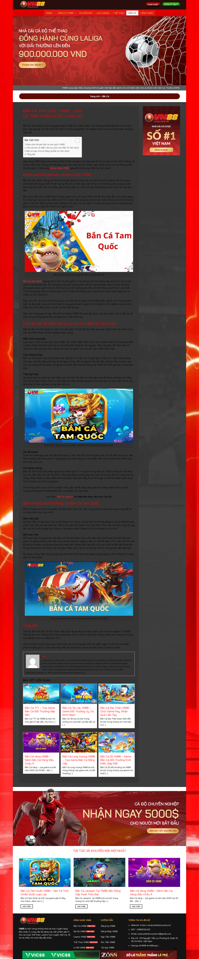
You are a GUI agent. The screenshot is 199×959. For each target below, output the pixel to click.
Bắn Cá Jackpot (65, 496)
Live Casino (103, 13)
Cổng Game (147, 13)
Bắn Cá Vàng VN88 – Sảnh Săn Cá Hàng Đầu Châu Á (39, 760)
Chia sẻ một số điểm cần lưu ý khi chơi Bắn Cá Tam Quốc (53, 147)
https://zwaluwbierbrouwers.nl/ (155, 925)
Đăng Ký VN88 (65, 13)
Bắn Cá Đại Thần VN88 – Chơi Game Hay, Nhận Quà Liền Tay (115, 711)
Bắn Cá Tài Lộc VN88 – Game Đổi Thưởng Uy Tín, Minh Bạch (78, 711)
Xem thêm (27, 906)
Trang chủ (95, 96)
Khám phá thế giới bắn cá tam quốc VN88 (45, 144)
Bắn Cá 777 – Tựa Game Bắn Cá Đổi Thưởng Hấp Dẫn (40, 711)
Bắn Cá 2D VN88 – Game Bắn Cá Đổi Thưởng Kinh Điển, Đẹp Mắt (115, 760)
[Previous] (24, 875)
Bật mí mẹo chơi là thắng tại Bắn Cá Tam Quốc (48, 151)
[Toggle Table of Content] (76, 140)
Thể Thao (119, 13)
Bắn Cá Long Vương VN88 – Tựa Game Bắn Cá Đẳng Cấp (78, 760)
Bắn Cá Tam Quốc (32, 281)
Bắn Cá (132, 13)
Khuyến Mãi (85, 13)
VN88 (49, 13)
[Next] (174, 875)
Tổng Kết (31, 154)
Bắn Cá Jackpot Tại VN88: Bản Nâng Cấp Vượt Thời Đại (98, 892)
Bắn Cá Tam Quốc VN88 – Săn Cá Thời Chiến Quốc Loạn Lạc (45, 892)
